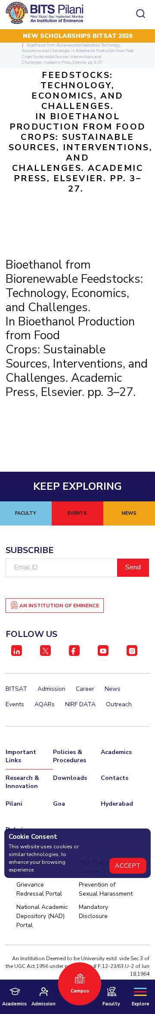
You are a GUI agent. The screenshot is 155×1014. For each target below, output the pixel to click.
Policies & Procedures (69, 756)
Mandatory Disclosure (93, 911)
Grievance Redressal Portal (39, 889)
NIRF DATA (80, 704)
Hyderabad (117, 804)
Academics (116, 752)
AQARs (44, 704)
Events (15, 704)
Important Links (21, 756)
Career (85, 689)
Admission (51, 689)
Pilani (14, 804)
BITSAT (16, 689)
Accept (128, 866)
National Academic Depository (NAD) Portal (42, 916)
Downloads (70, 778)
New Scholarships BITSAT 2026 (77, 36)
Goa (59, 804)
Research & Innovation (22, 782)
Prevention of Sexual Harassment (106, 889)
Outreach (119, 704)
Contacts (114, 778)
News (113, 689)
